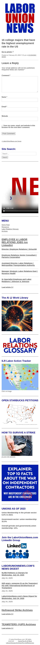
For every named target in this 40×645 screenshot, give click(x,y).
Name (4, 97)
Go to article (7, 52)
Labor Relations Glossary (10, 229)
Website (5, 116)
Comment (6, 75)
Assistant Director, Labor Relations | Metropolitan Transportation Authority (18, 264)
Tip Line (24, 643)
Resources (5, 227)
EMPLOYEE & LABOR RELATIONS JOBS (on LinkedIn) (15, 242)
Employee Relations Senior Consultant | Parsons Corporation (19, 256)
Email (4, 106)
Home (20, 641)
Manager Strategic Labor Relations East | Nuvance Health (20, 272)
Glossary (13, 643)
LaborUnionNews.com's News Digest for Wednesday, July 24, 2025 (19, 597)
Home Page (6, 225)
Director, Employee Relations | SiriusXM (19, 249)
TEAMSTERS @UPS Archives (19, 624)
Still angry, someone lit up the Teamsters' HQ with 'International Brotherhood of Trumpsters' (20, 585)
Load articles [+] (7, 287)
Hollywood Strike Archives (17, 610)
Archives (5, 231)
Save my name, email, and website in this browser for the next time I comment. (18, 126)
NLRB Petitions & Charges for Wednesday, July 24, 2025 (15, 574)
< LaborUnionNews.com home (11, 141)
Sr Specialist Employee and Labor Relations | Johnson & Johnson (16, 280)
